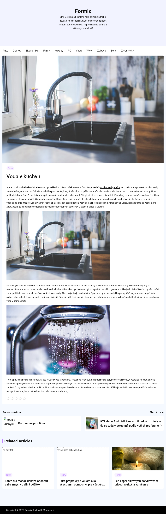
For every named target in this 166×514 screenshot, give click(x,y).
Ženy (113, 50)
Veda (79, 50)
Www (89, 50)
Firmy (46, 50)
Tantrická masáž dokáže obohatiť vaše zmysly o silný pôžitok (26, 482)
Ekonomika (32, 50)
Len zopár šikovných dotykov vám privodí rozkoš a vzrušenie (136, 482)
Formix (83, 11)
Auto (5, 50)
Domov (17, 50)
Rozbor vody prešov (110, 187)
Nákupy (58, 50)
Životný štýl (127, 50)
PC (69, 50)
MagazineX (48, 510)
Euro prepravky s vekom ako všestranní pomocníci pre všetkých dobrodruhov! (82, 482)
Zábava (101, 50)
